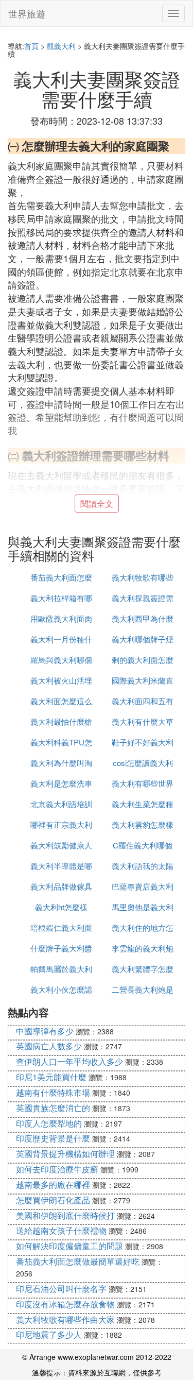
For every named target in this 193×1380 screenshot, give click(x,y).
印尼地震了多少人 (49, 1334)
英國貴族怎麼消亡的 (53, 1108)
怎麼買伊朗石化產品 (53, 1200)
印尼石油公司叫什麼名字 (61, 1288)
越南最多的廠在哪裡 (53, 1184)
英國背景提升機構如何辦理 (65, 1154)
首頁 (31, 46)
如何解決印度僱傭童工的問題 (69, 1246)
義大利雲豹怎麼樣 (142, 824)
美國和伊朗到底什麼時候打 (65, 1215)
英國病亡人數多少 (49, 1046)
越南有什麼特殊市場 (53, 1092)
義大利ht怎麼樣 (61, 906)
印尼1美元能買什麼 (51, 1077)
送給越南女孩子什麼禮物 (61, 1230)
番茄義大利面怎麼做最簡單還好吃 (77, 1261)
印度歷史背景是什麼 (53, 1138)
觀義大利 (61, 46)
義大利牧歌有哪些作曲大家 (65, 1319)
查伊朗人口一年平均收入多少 (69, 1061)
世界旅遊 (26, 13)
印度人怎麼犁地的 (49, 1123)
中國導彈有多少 (45, 1031)
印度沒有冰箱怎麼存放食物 (65, 1304)
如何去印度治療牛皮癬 (57, 1169)
